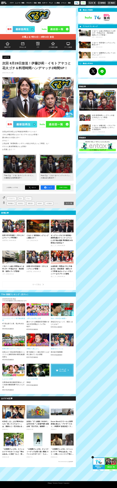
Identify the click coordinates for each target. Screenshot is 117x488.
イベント (63, 3)
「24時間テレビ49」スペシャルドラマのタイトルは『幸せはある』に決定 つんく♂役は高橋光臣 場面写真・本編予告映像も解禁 (13, 451)
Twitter (93, 71)
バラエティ (11, 198)
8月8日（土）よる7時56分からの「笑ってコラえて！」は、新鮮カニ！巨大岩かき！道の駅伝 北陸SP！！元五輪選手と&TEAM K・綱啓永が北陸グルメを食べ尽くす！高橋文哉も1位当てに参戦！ (13, 424)
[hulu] (83, 3)
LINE (102, 71)
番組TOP (7, 47)
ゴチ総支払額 (53, 47)
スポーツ (44, 3)
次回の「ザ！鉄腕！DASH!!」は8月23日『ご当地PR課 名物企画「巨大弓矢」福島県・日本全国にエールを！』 (38, 424)
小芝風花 (49, 203)
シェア (49, 187)
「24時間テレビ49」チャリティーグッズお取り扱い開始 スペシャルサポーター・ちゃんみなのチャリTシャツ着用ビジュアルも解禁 (38, 451)
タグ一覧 (69, 203)
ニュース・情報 (19, 3)
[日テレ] (4, 3)
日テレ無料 (106, 17)
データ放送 (68, 47)
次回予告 (6, 57)
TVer (21, 124)
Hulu (54, 124)
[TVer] (76, 3)
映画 (39, 3)
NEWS (40, 203)
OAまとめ (22, 47)
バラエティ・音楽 (31, 3)
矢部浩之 (21, 203)
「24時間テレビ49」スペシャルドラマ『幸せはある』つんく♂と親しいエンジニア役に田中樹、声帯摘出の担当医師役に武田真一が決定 (62, 451)
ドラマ (12, 3)
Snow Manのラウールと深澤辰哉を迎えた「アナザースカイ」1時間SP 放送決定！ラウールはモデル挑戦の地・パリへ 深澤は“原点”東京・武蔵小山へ (62, 424)
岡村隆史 (11, 203)
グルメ (28, 198)
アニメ (51, 3)
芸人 (20, 198)
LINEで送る (63, 187)
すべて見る (37, 284)
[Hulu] (55, 29)
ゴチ (37, 47)
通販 (69, 3)
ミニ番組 (57, 3)
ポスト (34, 187)
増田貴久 (30, 203)
